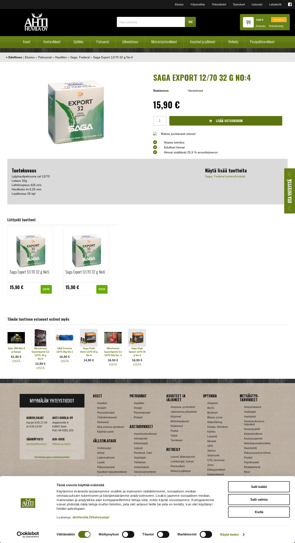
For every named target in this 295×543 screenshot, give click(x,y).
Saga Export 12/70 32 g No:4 (113, 57)
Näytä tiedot (229, 534)
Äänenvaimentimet (145, 471)
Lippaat (138, 448)
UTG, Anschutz (216, 460)
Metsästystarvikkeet (164, 41)
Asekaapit (250, 411)
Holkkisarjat (104, 448)
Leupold (212, 436)
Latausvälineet (105, 457)
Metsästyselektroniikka (257, 443)
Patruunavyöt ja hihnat (257, 452)
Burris (210, 407)
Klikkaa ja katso (61, 444)
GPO (210, 445)
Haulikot (102, 403)
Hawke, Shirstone (217, 426)
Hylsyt (100, 452)
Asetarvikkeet (51, 41)
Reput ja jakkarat (180, 471)
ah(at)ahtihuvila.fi (36, 444)
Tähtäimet (140, 462)
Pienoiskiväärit (105, 412)
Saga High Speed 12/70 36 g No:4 (137, 352)
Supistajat (140, 457)
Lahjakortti (275, 4)
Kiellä (259, 512)
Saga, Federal (80, 57)
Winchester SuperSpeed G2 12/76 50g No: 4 (113, 352)
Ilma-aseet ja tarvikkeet (110, 426)
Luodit (101, 462)
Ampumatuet (141, 467)
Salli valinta (259, 499)
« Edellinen (14, 57)
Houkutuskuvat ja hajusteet (254, 423)
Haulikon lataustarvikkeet (112, 471)
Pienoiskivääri (142, 412)
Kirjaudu (261, 26)
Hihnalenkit (140, 438)
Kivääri (138, 407)
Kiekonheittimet (253, 433)
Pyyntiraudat (251, 462)
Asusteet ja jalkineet (202, 41)
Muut (247, 471)
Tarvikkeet (176, 440)
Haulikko (61, 57)
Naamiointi (250, 448)
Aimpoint (212, 403)
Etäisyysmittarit (216, 469)
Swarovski (213, 455)
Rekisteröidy (276, 26)
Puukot (248, 457)
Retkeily (233, 41)
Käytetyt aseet (105, 431)
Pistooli (138, 417)
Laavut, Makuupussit (183, 456)
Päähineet (177, 426)
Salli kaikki (259, 487)
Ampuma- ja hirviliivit (183, 407)
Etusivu (179, 4)
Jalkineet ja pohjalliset (184, 411)
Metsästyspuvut (180, 421)
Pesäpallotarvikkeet (262, 41)
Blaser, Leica (214, 417)
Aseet (26, 41)
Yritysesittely (197, 4)
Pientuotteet (178, 466)
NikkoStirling (214, 422)
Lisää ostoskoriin (229, 120)
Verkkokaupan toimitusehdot (52, 457)
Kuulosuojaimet (253, 438)
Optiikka (78, 41)
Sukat (174, 435)
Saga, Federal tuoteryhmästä (225, 176)
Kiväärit (101, 407)
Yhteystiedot (219, 4)
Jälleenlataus (130, 41)
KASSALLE (279, 19)
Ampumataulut (252, 407)
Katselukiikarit (215, 474)
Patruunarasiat (105, 467)
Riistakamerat (252, 467)
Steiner (211, 450)
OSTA (46, 289)
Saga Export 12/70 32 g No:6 (85, 272)
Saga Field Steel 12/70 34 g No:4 (89, 352)
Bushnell (212, 412)
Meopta (211, 441)
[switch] (128, 534)
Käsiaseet (103, 422)
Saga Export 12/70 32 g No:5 (29, 272)
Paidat (174, 430)
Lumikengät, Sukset (182, 461)
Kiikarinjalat (141, 443)
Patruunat (103, 41)
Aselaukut (250, 416)
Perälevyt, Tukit (143, 452)
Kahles (211, 431)
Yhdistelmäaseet (107, 417)
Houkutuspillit (252, 429)
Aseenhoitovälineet (145, 433)
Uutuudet (257, 4)
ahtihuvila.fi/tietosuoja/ (91, 517)
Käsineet (176, 416)
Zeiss (210, 465)
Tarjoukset (239, 4)
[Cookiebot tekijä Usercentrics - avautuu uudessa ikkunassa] (28, 534)
